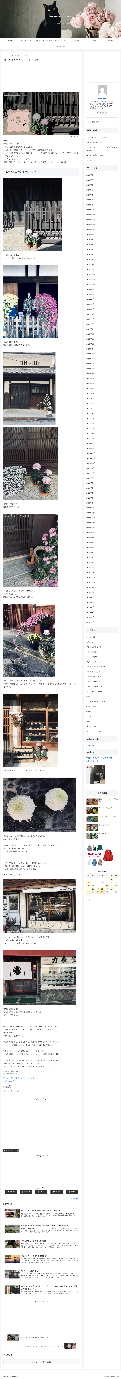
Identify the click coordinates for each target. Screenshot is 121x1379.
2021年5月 (90, 488)
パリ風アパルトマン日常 (11, 1150)
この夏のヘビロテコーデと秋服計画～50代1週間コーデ (101, 148)
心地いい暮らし (92, 706)
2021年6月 (90, 483)
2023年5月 (90, 369)
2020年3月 (90, 558)
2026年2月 (90, 205)
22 (111, 889)
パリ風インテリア (93, 672)
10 (88, 885)
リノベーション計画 (94, 691)
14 (107, 885)
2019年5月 (90, 607)
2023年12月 (90, 334)
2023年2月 (90, 384)
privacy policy (91, 745)
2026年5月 (90, 190)
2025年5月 (90, 250)
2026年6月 (90, 185)
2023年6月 (90, 364)
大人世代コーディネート (95, 701)
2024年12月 (90, 274)
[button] (116, 122)
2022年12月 (90, 394)
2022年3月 (90, 438)
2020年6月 (90, 543)
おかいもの (90, 637)
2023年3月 (90, 379)
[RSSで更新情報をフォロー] (106, 112)
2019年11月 (90, 577)
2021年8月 (90, 473)
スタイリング (91, 662)
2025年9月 (90, 230)
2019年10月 (90, 582)
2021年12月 (90, 453)
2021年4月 (90, 493)
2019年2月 (90, 622)
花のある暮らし (92, 726)
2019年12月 (90, 572)
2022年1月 (90, 448)
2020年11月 (90, 518)
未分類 (89, 716)
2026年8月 (90, 175)
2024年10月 (90, 284)
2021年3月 (90, 498)
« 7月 (88, 900)
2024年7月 (90, 299)
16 (116, 885)
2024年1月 (90, 329)
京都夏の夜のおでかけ (94, 142)
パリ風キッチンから (94, 677)
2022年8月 (90, 413)
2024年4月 (90, 314)
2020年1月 (90, 567)
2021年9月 (90, 468)
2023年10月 (90, 344)
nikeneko (102, 98)
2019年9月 (90, 587)
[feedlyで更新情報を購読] (103, 112)
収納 (88, 697)
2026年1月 (90, 210)
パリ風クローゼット (94, 682)
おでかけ (89, 642)
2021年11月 (90, 458)
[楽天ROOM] (101, 112)
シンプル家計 (91, 652)
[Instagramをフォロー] (98, 112)
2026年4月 (90, 195)
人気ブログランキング (11, 1091)
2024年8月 (90, 294)
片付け (89, 721)
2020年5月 (90, 548)
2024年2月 (90, 324)
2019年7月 (90, 597)
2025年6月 (90, 245)
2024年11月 (90, 279)
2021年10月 (90, 463)
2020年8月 (90, 533)
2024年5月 (90, 309)
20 (102, 889)
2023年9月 (90, 349)
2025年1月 (90, 269)
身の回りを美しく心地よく (96, 155)
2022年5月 (90, 428)
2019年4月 (90, 612)
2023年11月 (90, 339)
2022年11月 (90, 399)
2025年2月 (90, 264)
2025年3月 (90, 259)
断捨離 (89, 711)
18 (93, 889)
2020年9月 (90, 528)
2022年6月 (90, 423)
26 (98, 892)
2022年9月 (90, 409)
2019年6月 (90, 602)
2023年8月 (90, 354)
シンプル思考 (91, 657)
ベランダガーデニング (94, 687)
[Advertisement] (41, 76)
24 (88, 892)
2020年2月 (90, 563)
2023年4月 (90, 374)
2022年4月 (90, 433)
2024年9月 (90, 289)
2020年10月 (90, 523)
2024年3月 (90, 319)
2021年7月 (90, 478)
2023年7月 (90, 359)
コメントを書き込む (41, 1362)
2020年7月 (90, 538)
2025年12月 (90, 215)
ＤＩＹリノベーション (94, 731)
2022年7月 (90, 418)
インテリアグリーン (94, 647)
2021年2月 (90, 503)
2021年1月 (90, 508)
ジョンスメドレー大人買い (96, 137)
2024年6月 (90, 304)
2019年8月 (90, 592)
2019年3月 (90, 617)
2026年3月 (90, 200)
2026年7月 (90, 180)
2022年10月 (90, 404)
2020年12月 (90, 513)
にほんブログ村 (9, 1081)
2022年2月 (90, 443)
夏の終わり (90, 160)
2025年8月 (90, 235)
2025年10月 (90, 225)
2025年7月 (90, 240)
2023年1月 (90, 389)
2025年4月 (90, 255)
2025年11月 (90, 220)
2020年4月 (90, 553)
